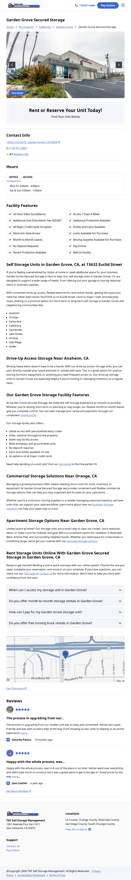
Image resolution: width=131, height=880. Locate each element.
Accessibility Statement (31, 875)
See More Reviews (17, 791)
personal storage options (82, 541)
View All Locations (78, 829)
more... (24, 733)
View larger (17, 93)
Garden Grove (64, 27)
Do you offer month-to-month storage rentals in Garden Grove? (56, 601)
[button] (65, 659)
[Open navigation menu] (123, 5)
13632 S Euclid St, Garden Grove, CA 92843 (31, 142)
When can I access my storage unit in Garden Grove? (48, 590)
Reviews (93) (21, 154)
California (45, 27)
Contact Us (13, 846)
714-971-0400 (87, 5)
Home (10, 27)
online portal (28, 415)
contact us (45, 573)
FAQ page (29, 573)
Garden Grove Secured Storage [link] (97, 27)
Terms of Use (57, 875)
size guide (65, 464)
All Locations (26, 27)
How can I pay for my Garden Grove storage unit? (45, 612)
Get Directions (15, 688)
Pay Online (108, 5)
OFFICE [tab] (13, 177)
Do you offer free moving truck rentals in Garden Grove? (50, 623)
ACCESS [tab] (27, 177)
